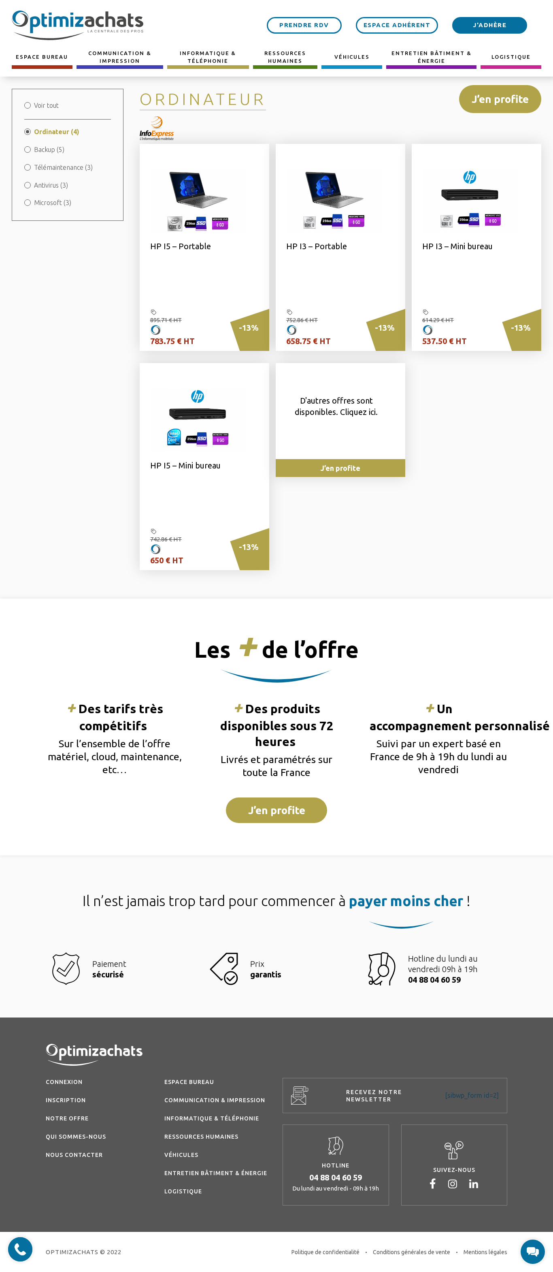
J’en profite (500, 99)
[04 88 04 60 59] (20, 1249)
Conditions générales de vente (411, 1252)
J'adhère (489, 24)
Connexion (64, 1082)
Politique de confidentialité (325, 1252)
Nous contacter (74, 1155)
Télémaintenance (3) (63, 167)
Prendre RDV (304, 24)
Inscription (66, 1100)
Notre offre (67, 1118)
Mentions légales (485, 1252)
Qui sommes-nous (76, 1136)
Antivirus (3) (51, 185)
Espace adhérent (397, 24)
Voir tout (46, 105)
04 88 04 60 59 (335, 1177)
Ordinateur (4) (56, 131)
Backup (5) (49, 149)
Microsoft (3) (52, 202)
